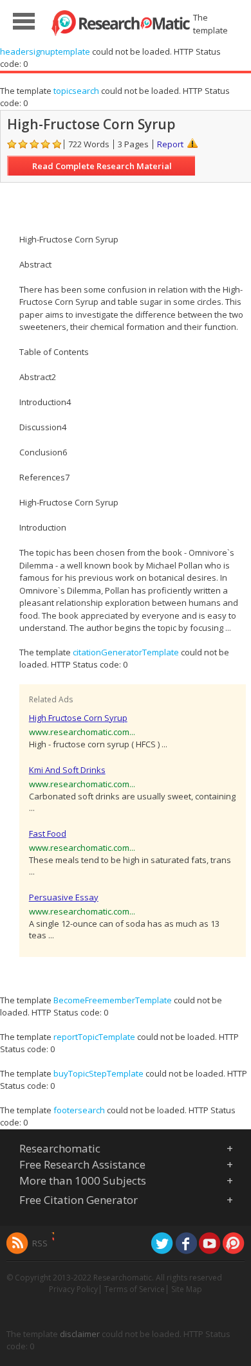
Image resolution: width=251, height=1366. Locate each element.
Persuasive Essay (63, 897)
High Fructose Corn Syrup (78, 718)
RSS (40, 1243)
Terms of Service (134, 1289)
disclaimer (80, 1334)
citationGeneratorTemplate (126, 652)
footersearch (79, 1110)
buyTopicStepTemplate (98, 1073)
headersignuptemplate (45, 51)
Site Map (186, 1289)
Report (170, 144)
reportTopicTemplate (94, 1037)
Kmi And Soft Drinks (67, 770)
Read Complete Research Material (102, 166)
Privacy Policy (73, 1289)
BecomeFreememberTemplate (112, 1000)
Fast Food (47, 833)
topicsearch (76, 90)
